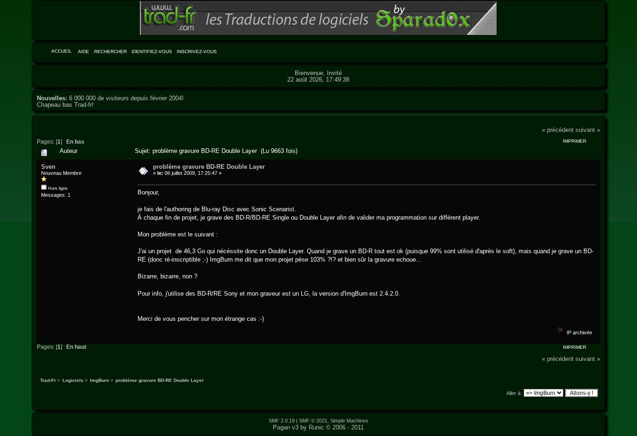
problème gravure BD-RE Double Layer (209, 166)
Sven (48, 166)
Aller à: (514, 393)
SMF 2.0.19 (282, 420)
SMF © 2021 (313, 420)
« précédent (558, 129)
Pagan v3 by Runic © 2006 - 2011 (318, 427)
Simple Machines (349, 420)
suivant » (587, 129)
